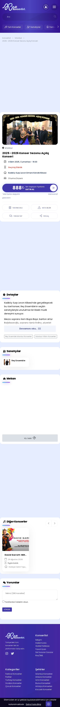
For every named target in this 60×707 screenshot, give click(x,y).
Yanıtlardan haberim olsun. (16, 602)
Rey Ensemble (18, 360)
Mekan (11, 378)
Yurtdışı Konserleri (13, 680)
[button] (49, 523)
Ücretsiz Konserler (13, 683)
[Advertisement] (30, 77)
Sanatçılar (35, 27)
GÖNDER (7, 609)
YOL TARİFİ (28, 438)
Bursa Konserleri (42, 683)
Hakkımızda (40, 643)
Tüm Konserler (14, 27)
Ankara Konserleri (43, 677)
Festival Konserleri (13, 674)
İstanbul (8, 148)
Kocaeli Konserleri (43, 689)
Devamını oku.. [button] (28, 328)
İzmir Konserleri (42, 680)
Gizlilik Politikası (42, 646)
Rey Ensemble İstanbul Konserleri (18, 336)
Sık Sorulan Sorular (44, 652)
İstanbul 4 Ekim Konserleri (46, 336)
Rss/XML (39, 655)
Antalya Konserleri (43, 686)
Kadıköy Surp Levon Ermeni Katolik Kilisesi (27, 173)
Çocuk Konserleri (13, 686)
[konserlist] (13, 6)
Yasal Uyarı (40, 649)
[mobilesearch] (55, 16)
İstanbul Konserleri (43, 674)
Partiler (8, 677)
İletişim (38, 640)
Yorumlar (12, 582)
